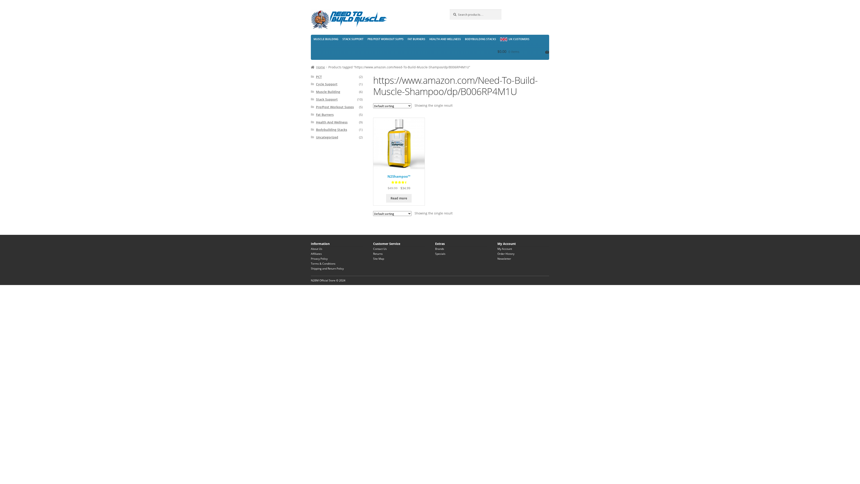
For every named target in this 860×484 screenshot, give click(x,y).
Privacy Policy (319, 259)
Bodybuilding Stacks (480, 39)
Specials (440, 254)
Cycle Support (327, 84)
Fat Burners (416, 39)
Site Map (378, 259)
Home (320, 67)
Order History (505, 254)
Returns (378, 254)
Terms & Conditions (323, 264)
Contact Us (380, 249)
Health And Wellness (445, 39)
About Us (316, 249)
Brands (439, 249)
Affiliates (316, 254)
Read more (399, 198)
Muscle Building (326, 39)
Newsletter (504, 259)
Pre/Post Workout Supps (386, 39)
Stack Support (352, 39)
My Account (504, 249)
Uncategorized (327, 137)
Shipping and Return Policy (327, 268)
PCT (319, 77)
